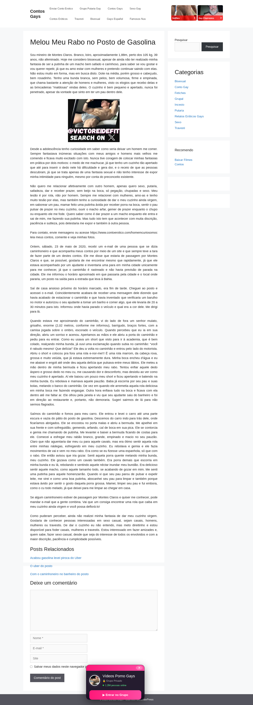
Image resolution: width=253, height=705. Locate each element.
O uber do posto (41, 566)
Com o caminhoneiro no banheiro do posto (59, 574)
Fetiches (180, 93)
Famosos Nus (138, 18)
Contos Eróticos (59, 18)
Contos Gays (115, 8)
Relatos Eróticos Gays (189, 116)
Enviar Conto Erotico (61, 8)
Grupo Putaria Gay (90, 8)
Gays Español (115, 18)
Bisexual (95, 18)
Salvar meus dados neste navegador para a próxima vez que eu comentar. (85, 666)
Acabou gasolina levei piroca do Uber (55, 558)
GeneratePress (145, 699)
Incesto (179, 104)
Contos (179, 164)
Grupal (179, 98)
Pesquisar (181, 40)
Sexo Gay (135, 8)
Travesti (79, 18)
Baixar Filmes (183, 160)
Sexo (178, 122)
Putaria (179, 110)
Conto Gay (181, 87)
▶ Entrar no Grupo (115, 695)
